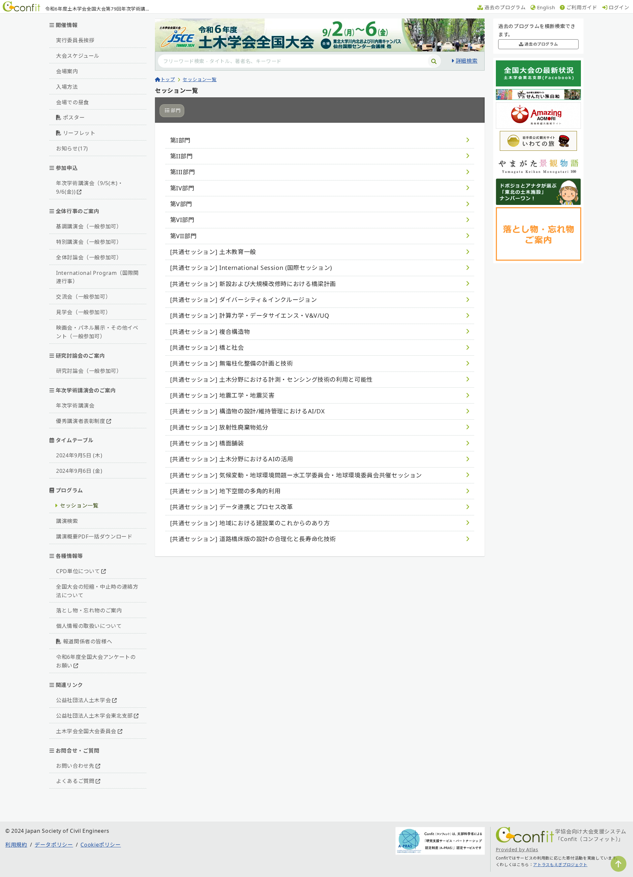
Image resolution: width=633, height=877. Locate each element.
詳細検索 (466, 60)
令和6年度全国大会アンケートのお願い (96, 661)
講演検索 (67, 521)
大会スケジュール (78, 55)
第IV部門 (182, 188)
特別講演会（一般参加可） (89, 241)
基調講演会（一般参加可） (89, 226)
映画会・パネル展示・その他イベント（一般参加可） (97, 332)
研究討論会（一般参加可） (89, 370)
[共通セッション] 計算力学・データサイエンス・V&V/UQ (249, 315)
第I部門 (180, 140)
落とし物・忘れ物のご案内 (89, 610)
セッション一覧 (79, 505)
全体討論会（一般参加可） (89, 257)
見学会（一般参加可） (83, 312)
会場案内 (67, 71)
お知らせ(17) (72, 148)
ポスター (74, 117)
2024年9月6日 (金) (79, 470)
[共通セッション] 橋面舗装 (207, 443)
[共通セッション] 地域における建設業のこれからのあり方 (250, 523)
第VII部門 (183, 236)
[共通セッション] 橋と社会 (207, 347)
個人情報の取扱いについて (89, 626)
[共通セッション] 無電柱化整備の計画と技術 (231, 363)
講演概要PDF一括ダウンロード (94, 536)
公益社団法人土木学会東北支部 (94, 715)
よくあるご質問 (75, 781)
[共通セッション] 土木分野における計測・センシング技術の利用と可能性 (271, 379)
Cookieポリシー (100, 844)
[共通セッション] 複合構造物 (210, 332)
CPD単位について (78, 571)
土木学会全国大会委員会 (86, 731)
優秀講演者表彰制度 (81, 421)
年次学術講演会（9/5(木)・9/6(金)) (89, 187)
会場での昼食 (72, 102)
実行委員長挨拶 (75, 40)
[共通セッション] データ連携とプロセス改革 (231, 507)
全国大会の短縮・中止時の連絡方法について (97, 591)
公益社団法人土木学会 (83, 700)
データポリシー (54, 844)
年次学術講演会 (75, 405)
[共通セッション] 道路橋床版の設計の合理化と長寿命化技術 (253, 539)
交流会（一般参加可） (83, 296)
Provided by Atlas (517, 849)
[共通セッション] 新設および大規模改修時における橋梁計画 (253, 284)
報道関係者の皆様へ (87, 641)
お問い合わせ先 (75, 765)
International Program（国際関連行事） (97, 277)
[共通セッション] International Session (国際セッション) (251, 268)
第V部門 (181, 204)
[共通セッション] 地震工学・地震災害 (222, 395)
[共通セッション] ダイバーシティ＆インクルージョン (243, 300)
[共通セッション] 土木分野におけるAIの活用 (231, 459)
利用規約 (16, 844)
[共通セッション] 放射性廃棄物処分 (219, 427)
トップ (168, 79)
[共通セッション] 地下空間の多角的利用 (225, 491)
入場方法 (67, 86)
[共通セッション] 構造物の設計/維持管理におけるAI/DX (247, 411)
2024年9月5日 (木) (79, 455)
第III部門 (182, 172)
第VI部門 (182, 220)
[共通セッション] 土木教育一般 (213, 252)
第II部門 (181, 156)
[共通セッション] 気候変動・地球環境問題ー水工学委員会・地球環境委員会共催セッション (296, 475)
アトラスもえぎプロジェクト (560, 864)
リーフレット (79, 133)
